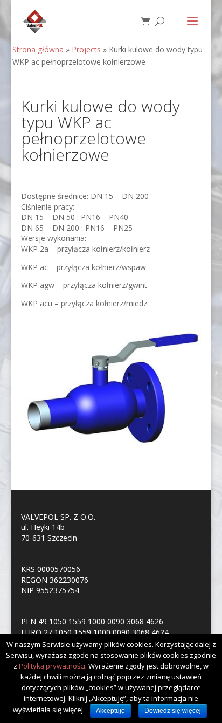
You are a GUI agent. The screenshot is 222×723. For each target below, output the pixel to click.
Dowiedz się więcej (172, 710)
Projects (86, 49)
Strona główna (38, 49)
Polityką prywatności (52, 666)
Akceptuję (110, 710)
